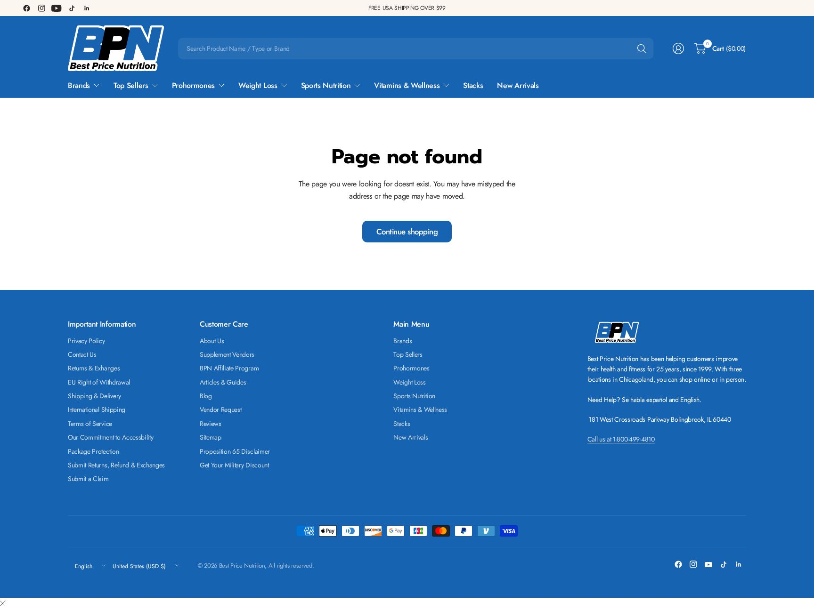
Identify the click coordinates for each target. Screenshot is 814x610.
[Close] (3, 604)
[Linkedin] (86, 8)
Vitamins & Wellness (420, 409)
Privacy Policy (86, 340)
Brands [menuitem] (79, 85)
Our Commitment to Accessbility (110, 437)
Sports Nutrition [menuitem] (326, 85)
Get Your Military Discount (234, 465)
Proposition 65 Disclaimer (235, 451)
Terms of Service (90, 423)
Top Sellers (407, 354)
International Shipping (96, 409)
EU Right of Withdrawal (99, 382)
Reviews (210, 423)
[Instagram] (41, 8)
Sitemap (210, 437)
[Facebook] (26, 8)
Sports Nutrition (414, 396)
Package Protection (93, 451)
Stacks (401, 423)
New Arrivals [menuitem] (517, 85)
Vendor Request (221, 409)
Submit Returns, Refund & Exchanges (116, 465)
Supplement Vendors (227, 354)
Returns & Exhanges (94, 368)
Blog (206, 396)
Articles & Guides (223, 382)
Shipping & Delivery (94, 396)
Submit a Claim (88, 478)
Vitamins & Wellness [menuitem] (407, 85)
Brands (402, 340)
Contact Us (82, 354)
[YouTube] (56, 8)
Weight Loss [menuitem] (257, 85)
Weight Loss (409, 382)
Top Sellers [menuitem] (131, 85)
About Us (212, 340)
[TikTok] (71, 8)
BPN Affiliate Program (229, 368)
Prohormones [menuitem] (193, 85)
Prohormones (411, 368)
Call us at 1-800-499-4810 (621, 439)
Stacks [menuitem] (473, 85)
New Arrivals (410, 437)
